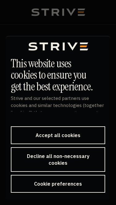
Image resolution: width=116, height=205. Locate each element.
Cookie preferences (58, 184)
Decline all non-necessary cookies (58, 159)
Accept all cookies (58, 135)
